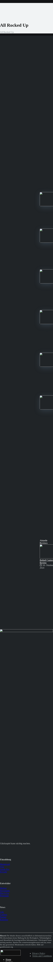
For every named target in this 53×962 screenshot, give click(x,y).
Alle (2, 912)
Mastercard (5, 864)
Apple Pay (4, 869)
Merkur (3, 888)
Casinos (3, 914)
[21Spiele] (11, 955)
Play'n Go (4, 893)
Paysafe (3, 872)
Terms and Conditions (42, 956)
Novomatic (5, 890)
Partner (3, 917)
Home (8, 959)
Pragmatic (4, 896)
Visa (2, 867)
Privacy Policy (38, 953)
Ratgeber (4, 919)
